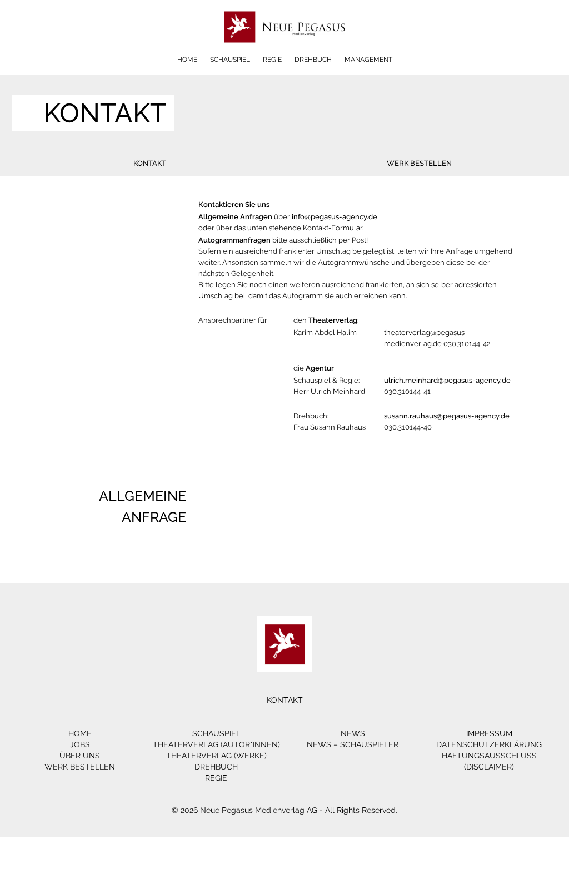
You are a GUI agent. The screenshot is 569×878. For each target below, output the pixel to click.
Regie (272, 59)
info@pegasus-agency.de (334, 217)
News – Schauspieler (352, 744)
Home (187, 59)
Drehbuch (313, 59)
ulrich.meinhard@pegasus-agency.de (447, 380)
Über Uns (79, 755)
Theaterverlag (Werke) (216, 755)
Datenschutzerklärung (489, 744)
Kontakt (149, 163)
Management (368, 59)
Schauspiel (230, 59)
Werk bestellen (419, 163)
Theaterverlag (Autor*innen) (216, 744)
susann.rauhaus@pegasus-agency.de (447, 416)
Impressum (489, 733)
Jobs (80, 744)
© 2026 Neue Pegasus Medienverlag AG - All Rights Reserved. (284, 810)
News (353, 733)
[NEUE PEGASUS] (285, 51)
